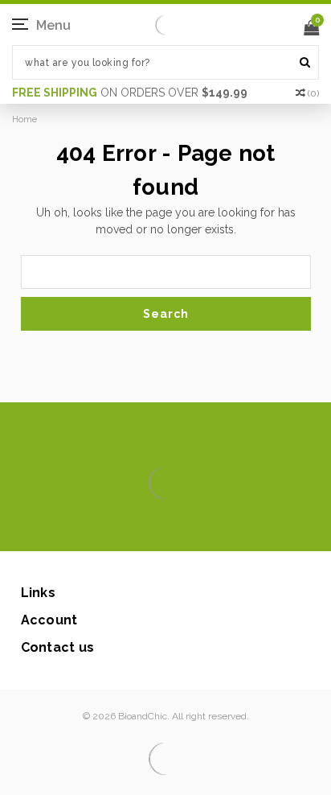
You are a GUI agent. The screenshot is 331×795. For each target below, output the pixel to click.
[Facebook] (111, 527)
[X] (137, 527)
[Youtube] (214, 527)
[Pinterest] (188, 527)
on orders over (129, 92)
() (313, 93)
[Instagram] (163, 527)
